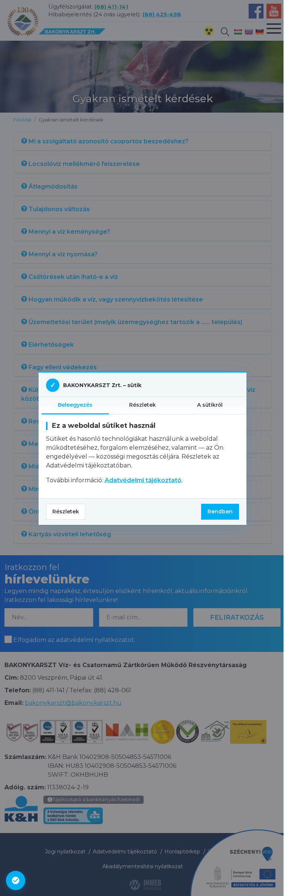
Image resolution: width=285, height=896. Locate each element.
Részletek (65, 511)
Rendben (220, 511)
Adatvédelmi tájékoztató (143, 480)
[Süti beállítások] (15, 880)
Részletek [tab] (142, 405)
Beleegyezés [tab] (75, 405)
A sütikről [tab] (210, 405)
